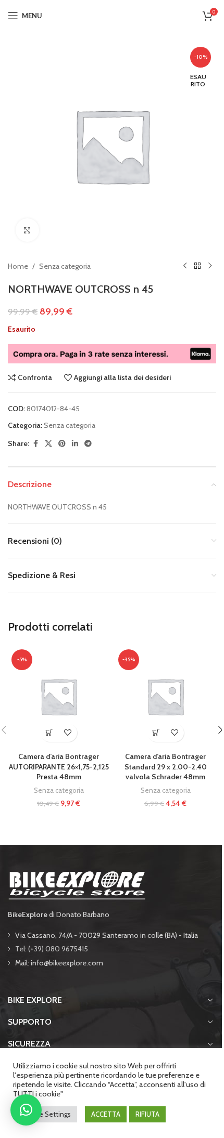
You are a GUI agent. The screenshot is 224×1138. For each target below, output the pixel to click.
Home (18, 266)
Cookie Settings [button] (46, 1114)
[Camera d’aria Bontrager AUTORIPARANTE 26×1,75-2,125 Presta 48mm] (58, 696)
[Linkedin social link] (75, 444)
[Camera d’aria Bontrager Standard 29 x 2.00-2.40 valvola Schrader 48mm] (165, 696)
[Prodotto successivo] (210, 266)
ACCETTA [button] (105, 1114)
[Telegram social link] (88, 444)
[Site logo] (112, 14)
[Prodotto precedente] (185, 266)
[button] (50, 733)
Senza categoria (65, 266)
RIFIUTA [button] (147, 1114)
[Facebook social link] (35, 444)
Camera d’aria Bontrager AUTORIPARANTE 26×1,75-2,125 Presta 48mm (59, 766)
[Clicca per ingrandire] (27, 230)
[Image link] (76, 884)
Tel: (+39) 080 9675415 (51, 948)
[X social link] (48, 444)
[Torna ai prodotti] (197, 266)
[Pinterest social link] (62, 444)
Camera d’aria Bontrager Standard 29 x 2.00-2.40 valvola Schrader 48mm (166, 766)
